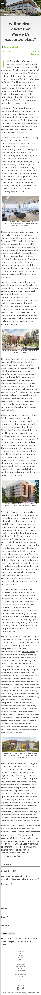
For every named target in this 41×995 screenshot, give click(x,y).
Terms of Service (20, 966)
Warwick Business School (13, 111)
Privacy (20, 968)
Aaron (37, 993)
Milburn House (10, 371)
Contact (20, 955)
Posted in (35, 51)
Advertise (20, 959)
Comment (6, 884)
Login (20, 979)
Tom (27, 993)
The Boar (15, 993)
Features (35, 54)
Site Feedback (20, 970)
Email (4, 917)
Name (4, 908)
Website (5, 925)
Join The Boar (21, 977)
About (20, 953)
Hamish (31, 993)
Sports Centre (28, 651)
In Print (20, 957)
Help (20, 981)
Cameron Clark (11, 47)
